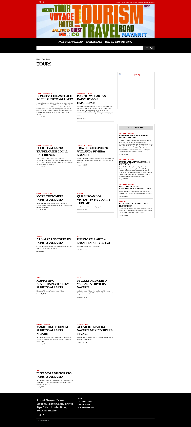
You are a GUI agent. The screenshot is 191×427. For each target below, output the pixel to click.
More (38, 370)
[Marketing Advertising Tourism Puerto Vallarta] (55, 265)
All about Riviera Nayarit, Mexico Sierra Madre (95, 330)
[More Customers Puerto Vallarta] (55, 181)
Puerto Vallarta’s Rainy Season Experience (91, 99)
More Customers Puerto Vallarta (49, 198)
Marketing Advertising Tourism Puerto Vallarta (52, 284)
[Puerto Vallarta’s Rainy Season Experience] (95, 81)
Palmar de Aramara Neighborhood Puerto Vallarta (135, 188)
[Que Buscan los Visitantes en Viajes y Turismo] (95, 181)
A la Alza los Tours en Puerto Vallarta (53, 241)
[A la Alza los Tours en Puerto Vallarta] (55, 224)
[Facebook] (37, 2)
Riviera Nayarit (83, 324)
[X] (40, 2)
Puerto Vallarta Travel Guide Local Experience (52, 151)
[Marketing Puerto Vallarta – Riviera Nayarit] (95, 265)
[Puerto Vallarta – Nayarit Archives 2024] (95, 224)
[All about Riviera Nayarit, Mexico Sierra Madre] (95, 312)
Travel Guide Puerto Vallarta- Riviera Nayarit (93, 151)
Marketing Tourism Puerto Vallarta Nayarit (52, 330)
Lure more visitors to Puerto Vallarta (53, 375)
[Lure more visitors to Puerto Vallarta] (55, 358)
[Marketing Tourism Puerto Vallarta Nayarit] (55, 312)
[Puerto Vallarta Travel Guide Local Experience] (55, 133)
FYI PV (79, 236)
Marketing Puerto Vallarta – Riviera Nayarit (92, 284)
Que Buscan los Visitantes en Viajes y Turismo (93, 200)
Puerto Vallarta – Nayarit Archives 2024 (93, 241)
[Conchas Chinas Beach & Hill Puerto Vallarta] (55, 81)
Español (80, 193)
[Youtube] (43, 2)
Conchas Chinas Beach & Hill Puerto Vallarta (54, 97)
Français (122, 201)
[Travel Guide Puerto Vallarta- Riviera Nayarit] (95, 133)
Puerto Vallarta (43, 324)
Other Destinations (44, 93)
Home (38, 59)
